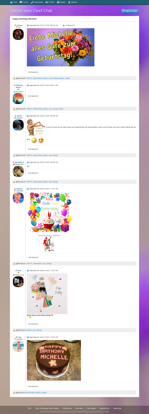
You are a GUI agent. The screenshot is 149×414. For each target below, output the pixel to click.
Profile (51, 2)
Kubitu (45, 78)
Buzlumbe (37, 78)
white (67, 78)
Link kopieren (33, 72)
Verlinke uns (67, 408)
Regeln (62, 2)
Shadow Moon (58, 78)
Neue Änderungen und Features (47, 408)
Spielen (74, 2)
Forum (25, 2)
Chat (15, 2)
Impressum (38, 2)
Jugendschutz (104, 408)
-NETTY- (29, 78)
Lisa (50, 78)
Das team (79, 408)
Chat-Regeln (91, 408)
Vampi (55, 109)
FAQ (29, 408)
